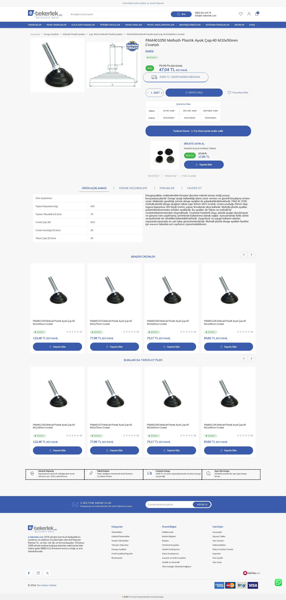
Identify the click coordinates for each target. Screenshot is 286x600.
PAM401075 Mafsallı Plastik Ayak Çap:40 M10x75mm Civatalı (111, 322)
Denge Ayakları (133, 25)
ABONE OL (202, 504)
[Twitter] (47, 573)
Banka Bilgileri (169, 536)
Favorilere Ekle (240, 92)
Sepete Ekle (205, 164)
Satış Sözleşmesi (170, 553)
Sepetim (217, 553)
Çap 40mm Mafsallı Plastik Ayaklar (105, 34)
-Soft (125, 597)
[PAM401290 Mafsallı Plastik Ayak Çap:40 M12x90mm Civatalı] (57, 290)
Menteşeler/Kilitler (190, 25)
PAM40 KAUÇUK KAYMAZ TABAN (200, 148)
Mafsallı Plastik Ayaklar (74, 34)
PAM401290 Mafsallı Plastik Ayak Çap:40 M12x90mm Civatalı (54, 322)
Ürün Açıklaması (94, 188)
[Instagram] (38, 573)
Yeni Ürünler (218, 540)
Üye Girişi (217, 562)
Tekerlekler (34, 25)
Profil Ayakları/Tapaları (160, 25)
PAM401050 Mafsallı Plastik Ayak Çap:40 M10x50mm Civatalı (155, 34)
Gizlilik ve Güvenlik (171, 562)
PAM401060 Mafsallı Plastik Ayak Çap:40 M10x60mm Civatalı (168, 322)
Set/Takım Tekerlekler (217, 25)
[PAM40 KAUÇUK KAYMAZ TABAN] (164, 155)
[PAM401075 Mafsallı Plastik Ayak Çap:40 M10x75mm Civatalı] (115, 290)
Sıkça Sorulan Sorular (223, 549)
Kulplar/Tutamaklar (121, 536)
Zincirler (239, 25)
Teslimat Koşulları (170, 545)
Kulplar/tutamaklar (83, 25)
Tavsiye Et (153, 176)
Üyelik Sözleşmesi (171, 549)
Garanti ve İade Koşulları (174, 558)
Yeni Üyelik (218, 558)
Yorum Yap (170, 176)
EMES (149, 51)
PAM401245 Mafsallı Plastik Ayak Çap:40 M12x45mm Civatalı (225, 322)
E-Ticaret (132, 597)
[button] (244, 254)
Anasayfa (35, 34)
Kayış (252, 25)
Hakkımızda (167, 532)
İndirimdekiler (219, 545)
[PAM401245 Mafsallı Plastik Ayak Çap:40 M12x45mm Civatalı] (229, 290)
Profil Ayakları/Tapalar (122, 553)
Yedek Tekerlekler (56, 25)
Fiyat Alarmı (189, 176)
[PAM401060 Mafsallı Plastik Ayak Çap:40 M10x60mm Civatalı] (171, 290)
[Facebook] (28, 573)
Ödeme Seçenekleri (133, 188)
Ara (183, 14)
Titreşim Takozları (110, 25)
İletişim (165, 540)
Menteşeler (117, 558)
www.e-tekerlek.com (161, 224)
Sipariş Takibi (219, 536)
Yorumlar (167, 188)
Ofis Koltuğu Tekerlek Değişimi (176, 566)
